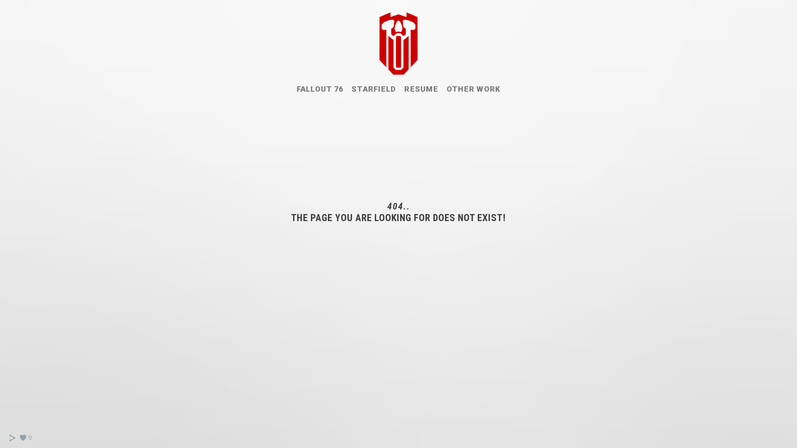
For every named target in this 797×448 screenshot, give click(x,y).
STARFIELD (374, 89)
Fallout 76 (320, 89)
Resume (421, 89)
